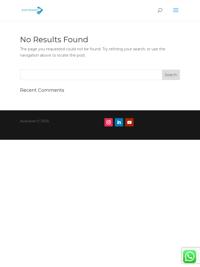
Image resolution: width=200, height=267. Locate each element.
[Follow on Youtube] (129, 122)
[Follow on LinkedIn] (119, 122)
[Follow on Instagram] (108, 122)
